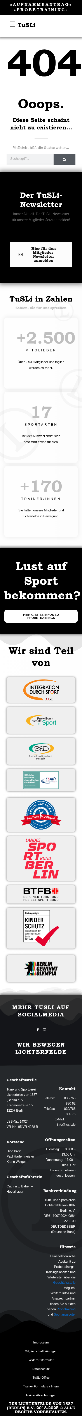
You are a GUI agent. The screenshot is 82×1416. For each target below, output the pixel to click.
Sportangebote (64, 1314)
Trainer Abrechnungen (41, 1395)
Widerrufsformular (41, 1360)
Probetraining (66, 1309)
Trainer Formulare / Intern (41, 1386)
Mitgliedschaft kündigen (41, 1351)
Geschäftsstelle (64, 1282)
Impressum (41, 1342)
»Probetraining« (41, 9)
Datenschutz (41, 1369)
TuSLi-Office (41, 1377)
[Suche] (64, 159)
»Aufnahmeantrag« (41, 4)
